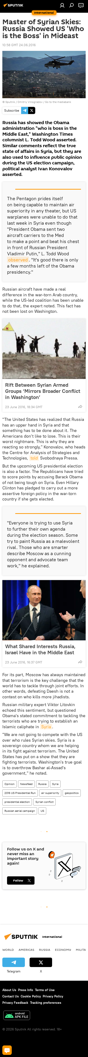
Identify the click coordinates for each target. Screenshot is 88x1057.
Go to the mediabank (58, 102)
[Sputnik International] (14, 7)
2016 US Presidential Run (20, 793)
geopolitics (72, 793)
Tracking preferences (45, 1002)
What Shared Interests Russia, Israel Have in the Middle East (40, 649)
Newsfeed (26, 784)
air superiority (50, 793)
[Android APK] (17, 1016)
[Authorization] (62, 5)
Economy (63, 949)
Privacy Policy (53, 996)
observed (18, 260)
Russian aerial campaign (19, 811)
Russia (42, 784)
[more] (80, 406)
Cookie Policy (31, 996)
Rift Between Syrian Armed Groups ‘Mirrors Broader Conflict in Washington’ (42, 391)
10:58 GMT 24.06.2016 (19, 45)
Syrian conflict (44, 802)
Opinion (9, 784)
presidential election (17, 802)
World (8, 949)
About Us (9, 990)
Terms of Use (45, 990)
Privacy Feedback (15, 1002)
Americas (26, 949)
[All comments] (7, 1050)
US (42, 811)
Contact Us (10, 996)
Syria (46, 726)
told (34, 458)
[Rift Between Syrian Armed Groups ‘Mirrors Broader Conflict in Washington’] (44, 349)
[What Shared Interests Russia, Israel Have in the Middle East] (44, 610)
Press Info (25, 990)
